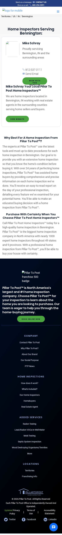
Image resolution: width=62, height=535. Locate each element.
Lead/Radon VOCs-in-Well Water (30, 430)
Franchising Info (29, 476)
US (14, 16)
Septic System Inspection (29, 441)
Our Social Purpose (30, 360)
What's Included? (29, 389)
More (29, 453)
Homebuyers (30, 401)
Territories (6, 16)
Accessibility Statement (49, 512)
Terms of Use (31, 512)
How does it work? (29, 383)
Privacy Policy (12, 512)
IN (19, 16)
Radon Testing (29, 424)
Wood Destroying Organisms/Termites (29, 447)
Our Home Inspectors (30, 395)
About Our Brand (29, 354)
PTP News (29, 366)
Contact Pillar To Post (30, 342)
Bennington (27, 16)
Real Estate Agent (29, 407)
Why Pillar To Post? (30, 348)
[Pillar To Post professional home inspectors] (12, 10)
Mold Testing (30, 435)
